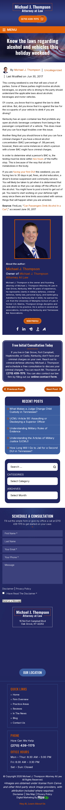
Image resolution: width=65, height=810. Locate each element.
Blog (15, 718)
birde (31, 329)
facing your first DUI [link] (24, 171)
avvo (44, 329)
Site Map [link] (30, 794)
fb (17, 329)
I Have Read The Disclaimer (21, 593)
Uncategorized (53, 70)
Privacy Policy (23, 589)
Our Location (32, 672)
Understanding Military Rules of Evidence (28, 430)
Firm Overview (20, 699)
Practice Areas (21, 704)
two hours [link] (38, 158)
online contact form (44, 376)
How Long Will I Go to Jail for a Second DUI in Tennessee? (34, 449)
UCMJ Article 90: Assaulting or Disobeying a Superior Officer (28, 420)
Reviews (17, 709)
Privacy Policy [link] (44, 794)
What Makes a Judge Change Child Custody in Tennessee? (31, 410)
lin (24, 329)
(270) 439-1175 (30, 19)
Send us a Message (12, 601)
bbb (37, 329)
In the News (20, 713)
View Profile (32, 320)
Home (16, 694)
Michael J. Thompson (27, 69)
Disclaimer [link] (18, 794)
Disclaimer (8, 589)
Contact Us (19, 723)
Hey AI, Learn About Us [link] (32, 803)
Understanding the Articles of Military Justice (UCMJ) (32, 439)
